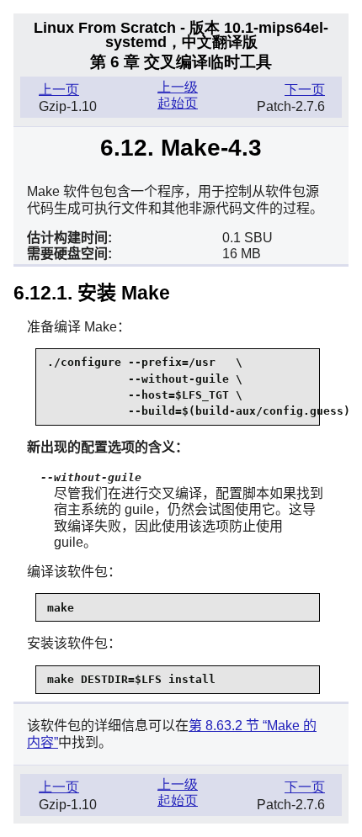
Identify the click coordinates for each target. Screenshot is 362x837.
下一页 (305, 89)
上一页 (59, 89)
